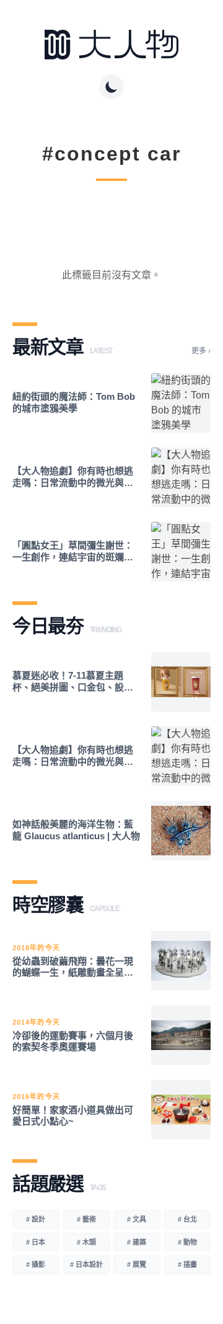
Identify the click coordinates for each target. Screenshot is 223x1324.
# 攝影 (35, 1264)
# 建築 (136, 1242)
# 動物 (187, 1242)
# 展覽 (136, 1264)
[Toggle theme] (111, 86)
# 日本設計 (86, 1264)
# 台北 (187, 1219)
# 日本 (35, 1242)
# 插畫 (187, 1264)
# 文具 (136, 1219)
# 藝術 (86, 1219)
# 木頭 (86, 1242)
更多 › (201, 350)
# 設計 (35, 1219)
